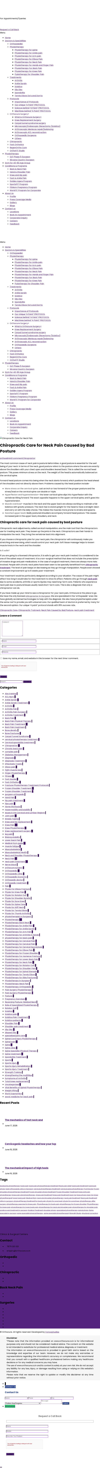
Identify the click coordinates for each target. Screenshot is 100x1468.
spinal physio (83, 1210)
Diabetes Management (16, 754)
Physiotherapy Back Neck (17, 922)
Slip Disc (18, 89)
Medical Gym (31, 1198)
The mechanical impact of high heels (26, 1168)
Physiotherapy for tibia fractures (20, 977)
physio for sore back (54, 1201)
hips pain (9, 803)
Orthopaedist (16, 43)
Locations (14, 211)
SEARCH (27, 682)
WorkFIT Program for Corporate (25, 190)
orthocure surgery (13, 867)
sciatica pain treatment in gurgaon (13, 1210)
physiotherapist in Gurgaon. (18, 916)
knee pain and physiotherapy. (24, 1195)
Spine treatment (13, 1054)
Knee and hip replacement (18, 821)
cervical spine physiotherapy (72, 1189)
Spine (7, 1044)
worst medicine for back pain (19, 1096)
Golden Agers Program (21, 181)
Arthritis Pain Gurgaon (15, 712)
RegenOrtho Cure (18, 147)
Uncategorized (12, 1084)
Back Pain (9, 718)
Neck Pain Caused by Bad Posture (57, 610)
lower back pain (19, 1198)
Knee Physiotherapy (14, 828)
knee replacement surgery (18, 831)
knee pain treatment (44, 1195)
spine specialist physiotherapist (56, 1213)
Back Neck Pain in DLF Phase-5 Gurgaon (24, 1293)
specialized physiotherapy (67, 1210)
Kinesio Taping (12, 818)
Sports (8, 1060)
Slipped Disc (10, 1032)
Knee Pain (9, 825)
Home (8, 37)
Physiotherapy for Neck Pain (28, 62)
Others (18, 138)
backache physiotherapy (10, 1186)
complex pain (11, 751)
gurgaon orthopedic (14, 794)
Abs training (10, 693)
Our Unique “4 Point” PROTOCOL (30, 104)
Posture (8, 996)
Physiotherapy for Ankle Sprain (20, 928)
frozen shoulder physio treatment (42, 1192)
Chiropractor (29, 458)
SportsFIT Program (19, 184)
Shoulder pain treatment (17, 1026)
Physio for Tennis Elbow (16, 910)
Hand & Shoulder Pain (20, 172)
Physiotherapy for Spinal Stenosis (21, 971)
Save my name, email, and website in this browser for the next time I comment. (41, 658)
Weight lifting (11, 1090)
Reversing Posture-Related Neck (20, 1002)
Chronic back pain (13, 748)
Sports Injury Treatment (16, 1069)
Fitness (8, 776)
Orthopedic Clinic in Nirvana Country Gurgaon (27, 1266)
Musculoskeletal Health (16, 852)
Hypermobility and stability (18, 809)
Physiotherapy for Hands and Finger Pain (34, 65)
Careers (14, 220)
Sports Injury (11, 1063)
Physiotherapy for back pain (48, 1204)
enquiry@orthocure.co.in (12, 26)
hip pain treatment (14, 800)
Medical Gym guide (14, 843)
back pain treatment (80, 1186)
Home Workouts (12, 806)
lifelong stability (12, 837)
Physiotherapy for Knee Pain (28, 71)
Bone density (11, 730)
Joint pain (9, 815)
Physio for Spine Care (15, 904)
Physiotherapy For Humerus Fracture (22, 956)
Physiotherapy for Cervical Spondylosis (23, 947)
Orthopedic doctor (14, 879)
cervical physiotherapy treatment (21, 739)
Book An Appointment (20, 214)
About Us (9, 193)
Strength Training (13, 1072)
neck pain (92, 578)
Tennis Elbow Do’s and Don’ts (29, 95)
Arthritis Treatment (14, 715)
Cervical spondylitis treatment (19, 742)
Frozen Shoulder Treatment (18, 788)
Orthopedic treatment (16, 883)
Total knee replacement (16, 1081)
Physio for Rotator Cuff (16, 895)
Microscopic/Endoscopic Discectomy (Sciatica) (37, 126)
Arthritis (18, 80)
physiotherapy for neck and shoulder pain (55, 1207)
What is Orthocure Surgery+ (28, 117)
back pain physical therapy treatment (44, 1186)
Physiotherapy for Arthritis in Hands (22, 934)
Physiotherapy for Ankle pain (28, 53)
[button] (50, 32)
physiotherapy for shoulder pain (85, 1207)
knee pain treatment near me (64, 1195)
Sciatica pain (11, 1014)
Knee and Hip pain (18, 175)
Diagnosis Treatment (15, 760)
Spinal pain (10, 1041)
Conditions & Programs (16, 166)
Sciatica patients (13, 1020)
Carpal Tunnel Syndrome (17, 736)
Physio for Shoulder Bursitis (17, 898)
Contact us (10, 208)
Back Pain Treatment (15, 724)
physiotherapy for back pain (18, 937)
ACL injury (9, 696)
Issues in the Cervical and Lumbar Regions (25, 812)
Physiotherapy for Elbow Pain (29, 59)
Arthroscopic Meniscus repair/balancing (34, 129)
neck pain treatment (84, 610)
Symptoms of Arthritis (15, 1078)
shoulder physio (49, 1210)
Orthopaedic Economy (16, 876)
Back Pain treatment (15, 727)
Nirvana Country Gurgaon (22, 159)
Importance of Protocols (26, 101)
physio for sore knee (71, 1201)
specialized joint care (15, 1035)
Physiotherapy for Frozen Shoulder (21, 953)
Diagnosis (9, 757)
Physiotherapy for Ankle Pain (18, 925)
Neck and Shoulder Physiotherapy (21, 855)
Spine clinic (10, 1047)
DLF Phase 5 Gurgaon (20, 156)
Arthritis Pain (11, 708)
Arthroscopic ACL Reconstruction (21, 1324)
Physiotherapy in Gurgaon (17, 980)
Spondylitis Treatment (15, 1057)
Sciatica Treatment (35, 1210)
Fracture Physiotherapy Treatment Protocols (27, 785)
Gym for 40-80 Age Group (17, 162)
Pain (7, 886)
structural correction (90, 1213)
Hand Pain (9, 797)
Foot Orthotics (17, 144)
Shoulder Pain (11, 1023)
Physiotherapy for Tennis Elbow (20, 974)
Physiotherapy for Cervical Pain (20, 941)
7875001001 (5, 23)
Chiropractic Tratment (29, 610)
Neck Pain (9, 858)
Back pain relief (65, 1186)
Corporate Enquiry (18, 217)
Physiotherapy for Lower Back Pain (21, 959)
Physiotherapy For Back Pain (28, 68)
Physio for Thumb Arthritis (17, 913)
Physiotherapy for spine (26, 49)
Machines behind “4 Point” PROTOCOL (33, 111)
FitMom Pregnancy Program (23, 187)
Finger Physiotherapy (15, 773)
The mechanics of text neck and (24, 1120)
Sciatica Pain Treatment (16, 1017)
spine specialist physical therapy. (30, 1213)
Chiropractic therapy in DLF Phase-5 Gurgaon (27, 1278)
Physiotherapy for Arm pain (28, 56)
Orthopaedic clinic (14, 873)
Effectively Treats (13, 763)
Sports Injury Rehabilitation (17, 1066)
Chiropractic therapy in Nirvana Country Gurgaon (28, 1281)
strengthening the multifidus (18, 1075)
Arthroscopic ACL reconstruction (30, 132)
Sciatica (18, 86)
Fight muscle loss (13, 770)
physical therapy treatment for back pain (30, 1201)
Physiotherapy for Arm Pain (18, 931)
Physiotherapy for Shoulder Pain (20, 968)
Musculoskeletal (12, 849)
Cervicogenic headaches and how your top (30, 1144)
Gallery (13, 202)
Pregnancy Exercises (15, 999)
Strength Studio (75, 1213)
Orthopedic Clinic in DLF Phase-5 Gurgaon (25, 1263)
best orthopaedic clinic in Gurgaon (19, 1189)
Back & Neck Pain (18, 169)
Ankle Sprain (21, 83)
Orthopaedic (11, 870)
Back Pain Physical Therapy (18, 721)
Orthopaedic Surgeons (25, 135)
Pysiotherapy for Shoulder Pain (29, 74)
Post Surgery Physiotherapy (18, 989)
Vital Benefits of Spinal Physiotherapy (22, 1087)
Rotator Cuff (11, 1008)
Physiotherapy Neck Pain (17, 983)
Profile (13, 196)
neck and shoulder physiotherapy (50, 1198)
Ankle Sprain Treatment (16, 702)
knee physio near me (85, 1195)
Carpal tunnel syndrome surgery (30, 123)
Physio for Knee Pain (14, 892)
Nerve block (10, 864)
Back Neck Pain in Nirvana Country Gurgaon (26, 1296)
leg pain (8, 834)
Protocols (14, 98)
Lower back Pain (12, 840)
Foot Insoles (10, 779)
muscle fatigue (12, 846)
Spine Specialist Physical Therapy (21, 1050)
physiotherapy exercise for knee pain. (21, 1204)
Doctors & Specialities (15, 40)
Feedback (14, 224)
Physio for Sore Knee (15, 901)
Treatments (15, 77)
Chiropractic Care (8, 610)
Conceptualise (52, 1332)
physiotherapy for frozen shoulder (73, 1204)
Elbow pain (10, 767)
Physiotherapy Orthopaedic (18, 986)
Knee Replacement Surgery (28, 120)
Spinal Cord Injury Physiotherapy (20, 1038)
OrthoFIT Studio (17, 150)
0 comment (17, 458)
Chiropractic (16, 141)
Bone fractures (12, 733)
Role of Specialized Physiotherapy (21, 1005)
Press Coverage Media (20, 199)
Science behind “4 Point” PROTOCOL (32, 107)
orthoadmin (5, 458)
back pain (24, 1186)
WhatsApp (10, 1406)
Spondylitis (20, 92)
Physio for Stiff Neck (14, 907)
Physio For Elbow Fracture (17, 889)
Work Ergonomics (13, 1093)
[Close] (1, 1467)
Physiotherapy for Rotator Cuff (20, 965)
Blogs (12, 205)
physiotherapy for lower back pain (24, 1207)
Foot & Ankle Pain (18, 178)
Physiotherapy (17, 46)
